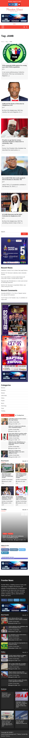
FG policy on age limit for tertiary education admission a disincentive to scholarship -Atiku (13, 141)
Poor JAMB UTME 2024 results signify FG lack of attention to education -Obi (13, 178)
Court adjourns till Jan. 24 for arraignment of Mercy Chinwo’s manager (21, 475)
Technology (3, 405)
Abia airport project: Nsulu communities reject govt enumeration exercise (7, 475)
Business (3, 387)
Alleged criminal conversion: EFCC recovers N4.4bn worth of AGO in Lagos (18, 672)
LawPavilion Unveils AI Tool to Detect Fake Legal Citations (14, 270)
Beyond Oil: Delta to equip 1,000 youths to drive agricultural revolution (18, 680)
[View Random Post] (24, 27)
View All (24, 461)
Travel (2, 408)
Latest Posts (6, 415)
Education (3, 390)
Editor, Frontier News (14, 422)
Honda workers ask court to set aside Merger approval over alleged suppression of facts (7, 723)
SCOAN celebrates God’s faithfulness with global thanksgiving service (7, 498)
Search (3, 231)
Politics (2, 398)
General (3, 393)
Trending (3, 410)
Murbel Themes (5, 736)
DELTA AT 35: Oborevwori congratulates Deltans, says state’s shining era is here (16, 452)
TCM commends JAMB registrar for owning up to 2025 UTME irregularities (14, 66)
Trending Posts (20, 415)
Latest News (4, 395)
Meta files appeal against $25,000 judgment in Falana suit (21, 722)
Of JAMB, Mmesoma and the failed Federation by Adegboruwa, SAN (12, 215)
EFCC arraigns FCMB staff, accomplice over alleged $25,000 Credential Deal (17, 664)
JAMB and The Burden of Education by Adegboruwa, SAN (13, 104)
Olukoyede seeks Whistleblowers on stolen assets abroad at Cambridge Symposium (17, 443)
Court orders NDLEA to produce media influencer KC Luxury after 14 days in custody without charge (18, 435)
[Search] (27, 27)
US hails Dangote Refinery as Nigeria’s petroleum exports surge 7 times (17, 656)
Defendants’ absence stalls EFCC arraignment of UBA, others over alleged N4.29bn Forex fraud (21, 704)
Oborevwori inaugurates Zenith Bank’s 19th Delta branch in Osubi (6, 694)
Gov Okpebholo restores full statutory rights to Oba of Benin (21, 498)
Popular (3, 400)
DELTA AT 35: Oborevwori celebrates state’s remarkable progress (17, 427)
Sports (2, 403)
